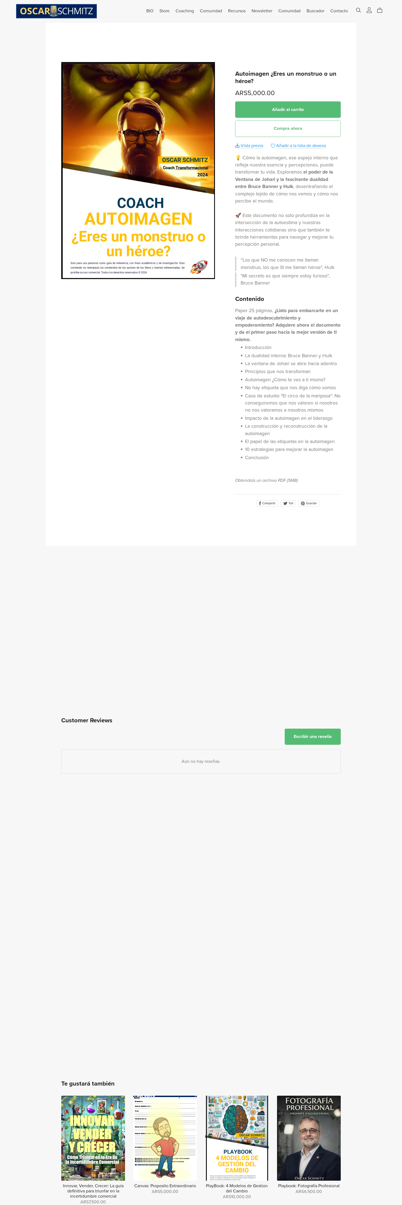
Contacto (339, 11)
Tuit (290, 503)
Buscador (315, 11)
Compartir (268, 503)
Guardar (311, 503)
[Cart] (382, 10)
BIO (149, 11)
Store (164, 11)
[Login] (369, 10)
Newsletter (262, 11)
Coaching (185, 11)
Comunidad (211, 11)
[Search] (358, 10)
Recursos (237, 11)
